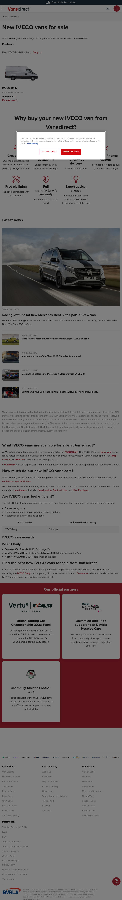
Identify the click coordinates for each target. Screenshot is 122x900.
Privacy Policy (32, 143)
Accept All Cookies (71, 151)
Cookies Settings (49, 151)
